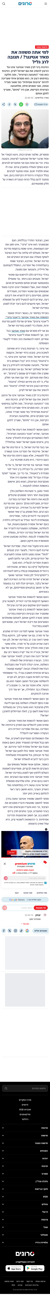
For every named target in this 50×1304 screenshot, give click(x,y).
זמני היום (20, 1281)
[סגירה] (5, 864)
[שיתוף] (3, 104)
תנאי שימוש (9, 1281)
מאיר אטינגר (18, 331)
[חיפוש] (3, 3)
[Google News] (27, 930)
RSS (13, 1285)
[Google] (27, 104)
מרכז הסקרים (25, 1099)
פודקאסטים (25, 1114)
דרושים (25, 1104)
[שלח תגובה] (4, 907)
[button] (46, 829)
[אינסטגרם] (15, 930)
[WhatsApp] (21, 104)
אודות (20, 1285)
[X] (15, 104)
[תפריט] (45, 3)
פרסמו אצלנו (40, 1281)
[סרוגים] (25, 1254)
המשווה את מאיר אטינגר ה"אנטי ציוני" (27, 317)
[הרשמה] (6, 878)
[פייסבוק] (3, 930)
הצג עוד (26, 923)
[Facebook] (9, 104)
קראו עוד (12, 852)
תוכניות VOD (25, 1109)
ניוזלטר (25, 1119)
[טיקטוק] (21, 930)
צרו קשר (29, 1281)
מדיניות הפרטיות (31, 1285)
